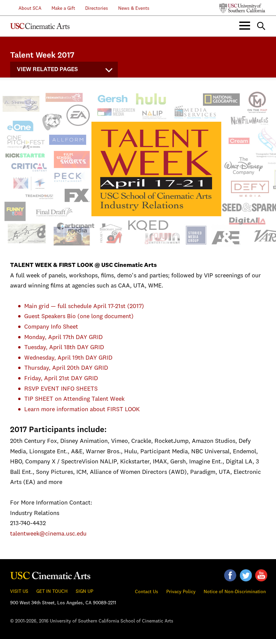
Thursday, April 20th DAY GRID (66, 368)
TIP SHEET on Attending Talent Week (74, 399)
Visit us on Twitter (246, 575)
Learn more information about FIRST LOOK (82, 409)
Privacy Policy (181, 591)
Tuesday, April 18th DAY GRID (64, 347)
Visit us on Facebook (230, 575)
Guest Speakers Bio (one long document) (79, 316)
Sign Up (84, 591)
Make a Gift (63, 8)
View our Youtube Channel (261, 575)
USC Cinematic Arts (50, 574)
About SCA (25, 8)
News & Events (133, 8)
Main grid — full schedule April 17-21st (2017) (84, 306)
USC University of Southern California (242, 8)
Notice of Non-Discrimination (235, 591)
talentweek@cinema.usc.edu (48, 534)
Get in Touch (52, 591)
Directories (96, 8)
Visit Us (19, 591)
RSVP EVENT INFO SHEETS (61, 389)
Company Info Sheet (51, 327)
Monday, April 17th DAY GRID (63, 337)
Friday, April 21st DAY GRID (61, 378)
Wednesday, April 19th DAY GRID (68, 358)
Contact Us (146, 591)
